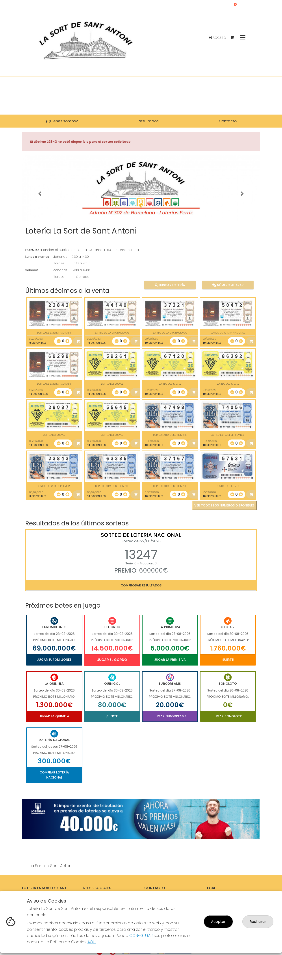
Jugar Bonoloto (228, 716)
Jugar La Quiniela (54, 716)
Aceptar (218, 921)
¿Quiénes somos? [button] (61, 121)
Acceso (219, 37)
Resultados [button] (148, 121)
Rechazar (258, 921)
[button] (40, 193)
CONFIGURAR (141, 935)
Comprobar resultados (141, 585)
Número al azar (229, 285)
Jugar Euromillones (54, 659)
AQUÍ (91, 942)
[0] (234, 37)
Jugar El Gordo (112, 659)
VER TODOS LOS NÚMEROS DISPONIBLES (224, 505)
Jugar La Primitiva (170, 659)
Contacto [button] (228, 121)
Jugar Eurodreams (170, 716)
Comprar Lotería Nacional (54, 774)
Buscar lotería (171, 285)
